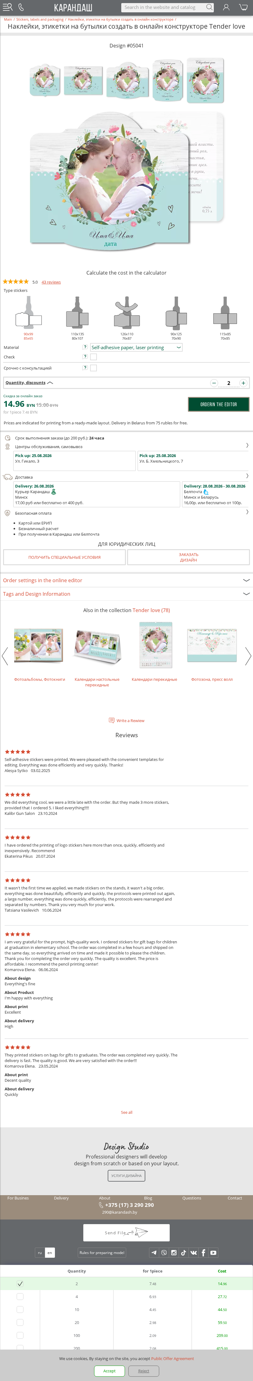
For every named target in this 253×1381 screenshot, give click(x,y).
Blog (148, 1198)
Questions (191, 1198)
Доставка (24, 477)
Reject (143, 1371)
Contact (235, 1198)
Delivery (61, 1198)
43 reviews (51, 282)
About (104, 1198)
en (50, 1252)
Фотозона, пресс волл (212, 679)
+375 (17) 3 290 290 (129, 1204)
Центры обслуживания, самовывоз (48, 446)
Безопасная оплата (33, 513)
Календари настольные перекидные (97, 682)
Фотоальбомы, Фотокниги (39, 679)
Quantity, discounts (25, 382)
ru (40, 1252)
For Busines (18, 1198)
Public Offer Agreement (172, 1358)
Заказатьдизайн (188, 557)
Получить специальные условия (64, 557)
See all (126, 1112)
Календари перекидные (154, 679)
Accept (109, 1371)
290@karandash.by (119, 1212)
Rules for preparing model (102, 1252)
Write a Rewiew (130, 720)
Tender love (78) (151, 610)
